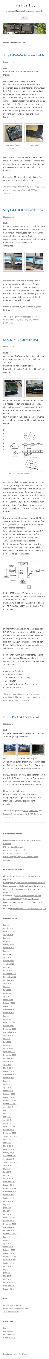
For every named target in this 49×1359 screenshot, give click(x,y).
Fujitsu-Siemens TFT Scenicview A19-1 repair (28, 908)
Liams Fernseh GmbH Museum (15, 1308)
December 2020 (9, 1029)
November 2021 (9, 1009)
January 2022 (8, 1006)
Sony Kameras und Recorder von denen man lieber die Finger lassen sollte (24, 889)
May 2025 (7, 941)
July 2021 (6, 1016)
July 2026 (6, 925)
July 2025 (6, 938)
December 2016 (9, 1133)
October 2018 (8, 1077)
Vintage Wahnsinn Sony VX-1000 (28, 895)
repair (5, 190)
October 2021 (8, 1012)
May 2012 (7, 1276)
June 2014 (7, 1207)
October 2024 (8, 947)
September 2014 (9, 1198)
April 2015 (7, 1175)
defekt (15, 697)
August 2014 (8, 1201)
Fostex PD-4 (24, 814)
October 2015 (8, 1159)
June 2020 (7, 1042)
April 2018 (7, 1087)
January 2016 (8, 1152)
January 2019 (8, 1071)
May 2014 (7, 1211)
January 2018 (8, 1097)
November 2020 (9, 1032)
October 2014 (8, 1194)
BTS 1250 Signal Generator (13, 847)
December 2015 (9, 1155)
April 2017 (7, 1120)
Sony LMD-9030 (28, 190)
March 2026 (8, 928)
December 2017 (9, 1100)
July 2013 (6, 1237)
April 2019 (7, 1064)
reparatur (13, 190)
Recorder (37, 814)
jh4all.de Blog (24, 5)
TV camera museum (11, 1312)
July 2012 (6, 1269)
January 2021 (8, 1025)
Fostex (15, 814)
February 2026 (9, 931)
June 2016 (7, 1139)
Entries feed (8, 1331)
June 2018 (7, 1084)
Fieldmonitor (8, 320)
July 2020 (6, 1038)
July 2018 (6, 1081)
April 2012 (7, 1279)
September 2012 (9, 1263)
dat (10, 697)
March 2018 (8, 1090)
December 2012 (9, 1256)
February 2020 (9, 1051)
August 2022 (8, 983)
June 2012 (7, 1273)
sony (19, 190)
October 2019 (8, 1058)
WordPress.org (9, 1338)
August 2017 (8, 1107)
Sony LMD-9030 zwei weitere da (23, 210)
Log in (5, 1328)
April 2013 (7, 1243)
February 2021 (9, 1022)
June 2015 (7, 1172)
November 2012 (9, 1260)
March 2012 (8, 1282)
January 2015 (8, 1185)
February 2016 (9, 1149)
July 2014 (6, 1204)
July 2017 (6, 1110)
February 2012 (9, 1286)
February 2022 (9, 1003)
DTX (20, 697)
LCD (42, 187)
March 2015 (8, 1178)
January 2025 (8, 944)
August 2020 (8, 1035)
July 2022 (6, 986)
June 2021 (7, 1019)
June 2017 (7, 1113)
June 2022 (7, 990)
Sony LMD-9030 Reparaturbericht (24, 55)
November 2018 (9, 1074)
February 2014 (9, 1217)
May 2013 (7, 1240)
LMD (16, 320)
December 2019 (9, 1055)
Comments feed (9, 1334)
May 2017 (7, 1116)
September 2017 (9, 1103)
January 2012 (8, 1289)
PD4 (31, 814)
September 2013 (9, 1233)
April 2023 (7, 967)
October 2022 (8, 980)
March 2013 (8, 1247)
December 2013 (9, 1224)
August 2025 (8, 934)
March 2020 (8, 1048)
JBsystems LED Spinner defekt (15, 850)
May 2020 (7, 1045)
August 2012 (8, 1266)
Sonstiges (27, 187)
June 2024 (7, 954)
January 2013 (8, 1253)
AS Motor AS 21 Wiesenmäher (15, 853)
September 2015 (9, 1162)
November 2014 (9, 1191)
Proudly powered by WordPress (15, 1354)
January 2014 (8, 1220)
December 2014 (9, 1188)
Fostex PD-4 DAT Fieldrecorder (22, 717)
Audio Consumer (30, 694)
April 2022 (7, 996)
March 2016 (8, 1146)
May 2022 (7, 993)
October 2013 (8, 1230)
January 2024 (8, 960)
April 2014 (7, 1214)
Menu (24, 18)
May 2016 (7, 1142)
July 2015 (6, 1168)
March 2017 (8, 1123)
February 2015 (9, 1181)
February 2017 (9, 1126)
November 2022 (9, 977)
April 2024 (7, 957)
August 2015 (8, 1165)
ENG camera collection (12, 1305)
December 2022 (9, 973)
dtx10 (25, 697)
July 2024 (6, 951)
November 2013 (9, 1227)
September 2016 (9, 1136)
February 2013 (9, 1250)
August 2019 (8, 1061)
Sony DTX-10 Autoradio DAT (20, 340)
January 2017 (8, 1129)
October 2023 (8, 964)
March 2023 (8, 970)
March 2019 (8, 1068)
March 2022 (8, 999)
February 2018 (9, 1094)
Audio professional (30, 810)
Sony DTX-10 (17, 700)
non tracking (33, 697)
